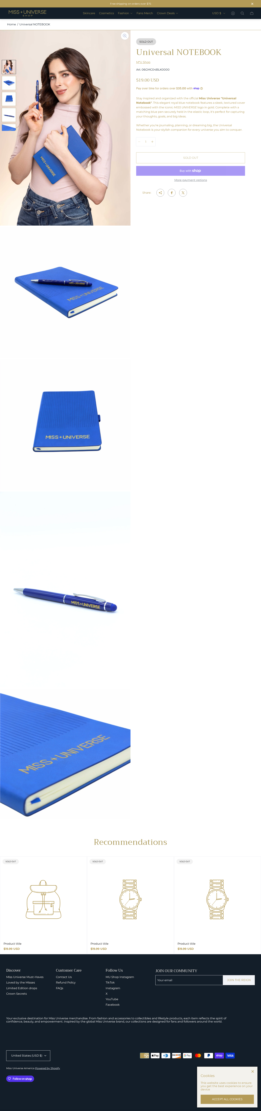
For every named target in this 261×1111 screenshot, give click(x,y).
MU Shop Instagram (120, 977)
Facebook (113, 1004)
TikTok (110, 982)
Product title (12, 943)
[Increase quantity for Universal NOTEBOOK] (152, 141)
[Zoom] (125, 36)
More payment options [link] (190, 180)
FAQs (59, 988)
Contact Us (64, 977)
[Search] (242, 13)
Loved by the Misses (20, 982)
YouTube (112, 999)
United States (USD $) (26, 1055)
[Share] (160, 193)
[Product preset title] (43, 899)
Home (11, 24)
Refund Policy (66, 982)
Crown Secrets (16, 993)
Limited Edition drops (21, 988)
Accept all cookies (227, 1099)
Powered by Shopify (47, 1068)
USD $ (216, 13)
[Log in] (233, 13)
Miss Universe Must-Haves (25, 977)
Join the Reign (239, 980)
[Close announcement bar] (252, 4)
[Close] (253, 1071)
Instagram (113, 988)
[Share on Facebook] (172, 193)
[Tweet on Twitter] (183, 193)
